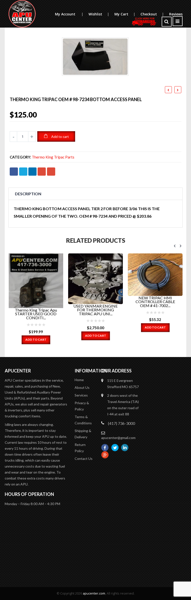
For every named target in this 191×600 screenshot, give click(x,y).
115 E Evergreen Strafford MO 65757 (123, 383)
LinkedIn (32, 171)
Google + (42, 171)
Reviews (176, 14)
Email (51, 171)
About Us (82, 387)
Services (81, 395)
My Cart (124, 14)
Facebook (14, 171)
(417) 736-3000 (121, 423)
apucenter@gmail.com (118, 438)
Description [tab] (28, 193)
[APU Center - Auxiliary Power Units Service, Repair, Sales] (22, 14)
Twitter (23, 171)
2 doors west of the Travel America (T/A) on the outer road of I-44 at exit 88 (123, 404)
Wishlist (99, 14)
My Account (69, 14)
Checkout (152, 14)
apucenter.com (94, 593)
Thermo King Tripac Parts (53, 157)
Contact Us (84, 458)
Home (79, 380)
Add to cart (60, 136)
